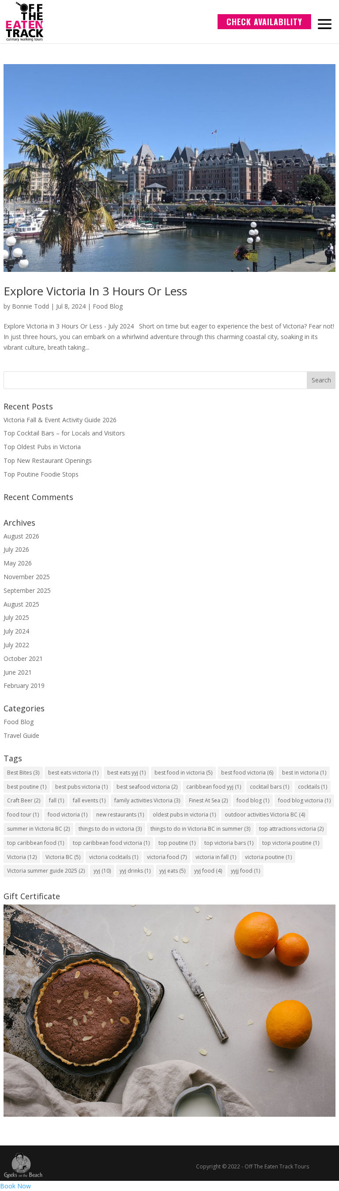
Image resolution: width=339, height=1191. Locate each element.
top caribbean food (35, 843)
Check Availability (264, 21)
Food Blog (108, 306)
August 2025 (21, 604)
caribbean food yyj (213, 786)
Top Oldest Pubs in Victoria (42, 447)
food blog (253, 800)
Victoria (22, 857)
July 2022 (16, 645)
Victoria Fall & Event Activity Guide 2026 (60, 420)
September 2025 (27, 590)
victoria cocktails (113, 857)
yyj (102, 870)
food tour (23, 814)
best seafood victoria (147, 786)
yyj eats (172, 870)
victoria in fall (216, 857)
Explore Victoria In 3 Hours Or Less (95, 291)
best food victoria (247, 772)
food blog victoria (304, 800)
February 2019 (24, 685)
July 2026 (16, 549)
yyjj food (245, 870)
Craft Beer (23, 800)
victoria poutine (268, 857)
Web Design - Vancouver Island (23, 1165)
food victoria (67, 814)
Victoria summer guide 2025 (46, 870)
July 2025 (16, 617)
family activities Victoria (147, 800)
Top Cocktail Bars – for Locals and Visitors (64, 433)
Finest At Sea (208, 800)
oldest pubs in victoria (184, 814)
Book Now (15, 1186)
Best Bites (23, 772)
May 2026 (18, 563)
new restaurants (120, 814)
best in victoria (304, 772)
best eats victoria (73, 772)
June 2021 (18, 672)
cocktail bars (269, 786)
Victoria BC (62, 857)
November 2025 (27, 577)
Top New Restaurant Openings (48, 460)
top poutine (177, 843)
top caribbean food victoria (111, 843)
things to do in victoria (110, 828)
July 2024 (16, 631)
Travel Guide (21, 735)
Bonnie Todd (30, 306)
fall (56, 800)
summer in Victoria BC (38, 828)
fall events (89, 800)
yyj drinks (135, 870)
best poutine (26, 786)
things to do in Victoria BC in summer (200, 828)
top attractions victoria (291, 828)
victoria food (167, 857)
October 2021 (23, 658)
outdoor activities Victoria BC (265, 814)
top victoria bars (228, 843)
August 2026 (21, 536)
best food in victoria (183, 772)
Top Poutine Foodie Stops (41, 474)
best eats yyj (126, 772)
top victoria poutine (290, 843)
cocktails (312, 786)
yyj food (208, 870)
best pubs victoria (81, 786)
